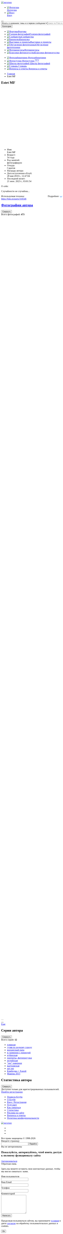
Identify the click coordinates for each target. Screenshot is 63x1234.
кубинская (12, 1055)
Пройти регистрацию (12, 1092)
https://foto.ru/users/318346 (13, 199)
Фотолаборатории (36, 57)
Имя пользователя (10, 1176)
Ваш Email (6, 1182)
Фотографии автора (17, 205)
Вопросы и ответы (37, 68)
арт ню (10, 1068)
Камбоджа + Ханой (16, 1071)
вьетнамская (13, 1066)
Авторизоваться (9, 1161)
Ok (3, 1231)
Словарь (22, 66)
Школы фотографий (39, 63)
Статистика (13, 1110)
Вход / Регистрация (16, 1102)
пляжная (11, 1044)
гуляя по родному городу (19, 1047)
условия (55, 1220)
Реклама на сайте (15, 1113)
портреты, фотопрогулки (19, 1058)
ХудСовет (12, 1105)
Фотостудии (30, 61)
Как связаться (14, 1107)
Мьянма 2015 (13, 1073)
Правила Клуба (14, 1097)
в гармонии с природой (19, 1052)
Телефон (5, 1188)
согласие (11, 1223)
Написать (6, 1215)
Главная (11, 73)
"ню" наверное (14, 1063)
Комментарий (8, 1193)
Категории (6, 26)
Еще (3, 1024)
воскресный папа (15, 1050)
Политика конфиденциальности (23, 1118)
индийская (12, 1060)
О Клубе (11, 1099)
